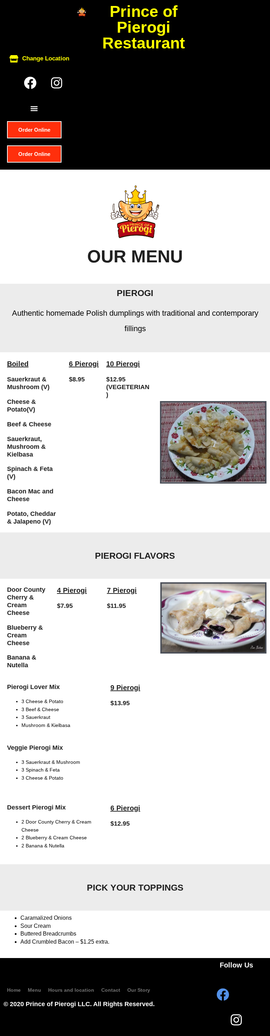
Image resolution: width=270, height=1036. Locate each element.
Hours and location (71, 990)
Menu (34, 990)
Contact (110, 990)
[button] (34, 108)
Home (14, 990)
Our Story (138, 990)
